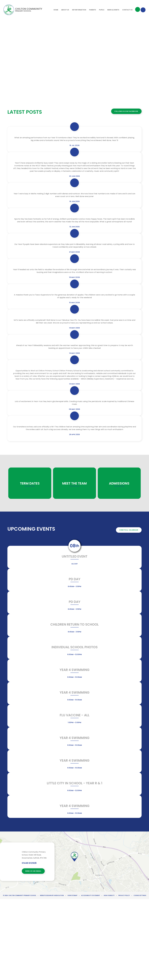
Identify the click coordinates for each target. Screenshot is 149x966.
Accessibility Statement (90, 895)
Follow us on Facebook (126, 111)
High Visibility (109, 895)
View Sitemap (72, 895)
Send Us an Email (33, 871)
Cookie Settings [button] (140, 895)
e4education (59, 895)
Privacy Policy (124, 895)
